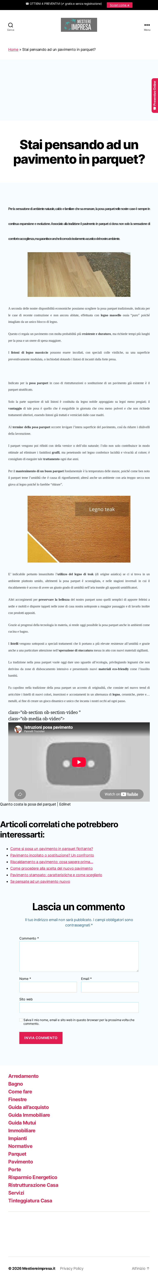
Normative (20, 1146)
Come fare (20, 1092)
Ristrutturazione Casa (33, 1185)
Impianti (17, 1138)
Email (86, 979)
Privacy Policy (71, 1268)
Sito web (26, 999)
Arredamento (23, 1076)
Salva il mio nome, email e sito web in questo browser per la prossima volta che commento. (79, 1022)
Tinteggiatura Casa (30, 1201)
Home (13, 49)
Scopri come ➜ (119, 5)
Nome (25, 979)
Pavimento (20, 1162)
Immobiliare (21, 1131)
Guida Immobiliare (29, 1115)
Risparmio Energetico (32, 1177)
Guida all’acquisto (28, 1107)
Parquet (17, 1154)
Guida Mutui (22, 1123)
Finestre (17, 1099)
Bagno (15, 1084)
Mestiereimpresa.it (38, 1268)
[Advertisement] (79, 90)
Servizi (16, 1193)
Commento (29, 938)
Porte (14, 1169)
